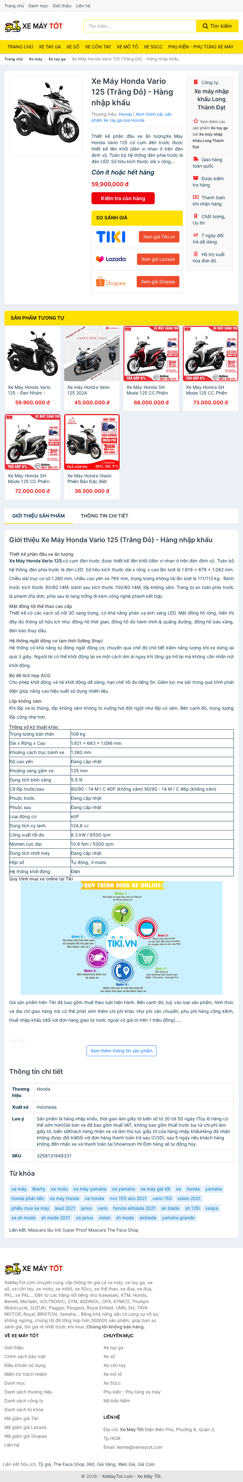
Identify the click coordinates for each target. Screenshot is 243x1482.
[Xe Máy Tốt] (36, 1268)
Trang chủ (14, 5)
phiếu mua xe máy (30, 1208)
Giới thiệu (62, 5)
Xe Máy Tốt (149, 1476)
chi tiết (104, 516)
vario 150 (162, 1198)
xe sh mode (23, 1217)
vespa (211, 1208)
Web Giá (126, 1464)
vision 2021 (189, 1198)
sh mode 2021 (55, 1217)
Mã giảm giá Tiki (21, 1418)
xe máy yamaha (89, 1188)
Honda (125, 114)
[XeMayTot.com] (33, 26)
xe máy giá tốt (155, 1188)
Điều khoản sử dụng (25, 1365)
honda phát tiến (27, 1198)
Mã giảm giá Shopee (25, 1436)
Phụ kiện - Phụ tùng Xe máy (201, 46)
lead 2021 (65, 1208)
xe (178, 1188)
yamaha (213, 1188)
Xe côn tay (98, 46)
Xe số (72, 46)
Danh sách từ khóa (23, 1409)
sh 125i (192, 1208)
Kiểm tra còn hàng (123, 198)
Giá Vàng (106, 1464)
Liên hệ (83, 5)
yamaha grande (178, 1217)
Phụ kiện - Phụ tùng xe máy (132, 1391)
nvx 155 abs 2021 (128, 1198)
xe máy (19, 1188)
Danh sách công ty (23, 1400)
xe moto (59, 1188)
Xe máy (35, 59)
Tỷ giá (44, 1464)
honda (193, 1188)
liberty (38, 1188)
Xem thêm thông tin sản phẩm (121, 1050)
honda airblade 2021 (134, 1208)
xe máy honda (64, 1198)
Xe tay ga (50, 46)
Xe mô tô (127, 46)
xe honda (94, 1198)
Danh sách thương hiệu (28, 1391)
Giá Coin (146, 1464)
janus (86, 1208)
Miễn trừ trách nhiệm (25, 1374)
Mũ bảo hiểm (116, 1400)
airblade (148, 1217)
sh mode (125, 1217)
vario (102, 1208)
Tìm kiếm (220, 26)
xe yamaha (123, 1188)
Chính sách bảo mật (25, 1356)
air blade (170, 1208)
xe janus (84, 1217)
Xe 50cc (153, 46)
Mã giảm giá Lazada (25, 1427)
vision (104, 1217)
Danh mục (38, 5)
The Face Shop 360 (74, 1464)
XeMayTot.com (117, 1476)
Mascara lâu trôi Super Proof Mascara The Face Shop (83, 1230)
